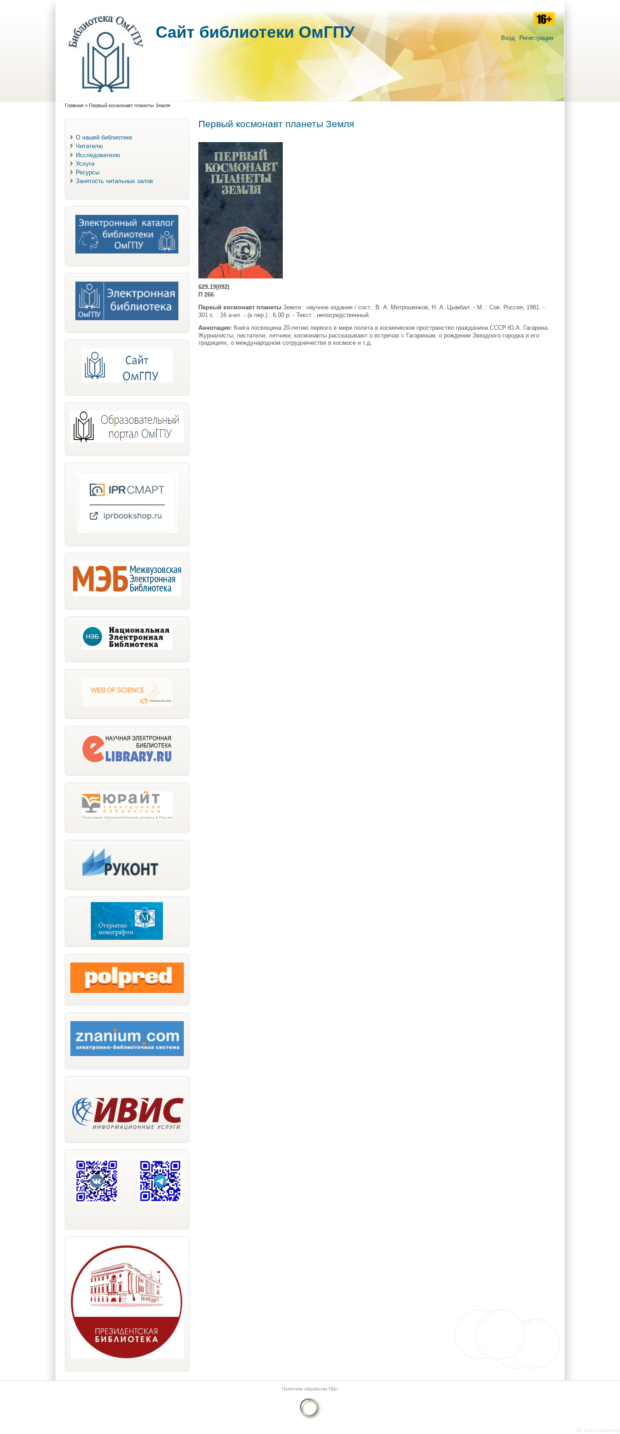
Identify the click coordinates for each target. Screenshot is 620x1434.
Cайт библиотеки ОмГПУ (255, 32)
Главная (74, 105)
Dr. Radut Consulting (598, 1430)
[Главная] (106, 97)
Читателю (89, 146)
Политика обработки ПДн (310, 1388)
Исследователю (98, 155)
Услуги (85, 163)
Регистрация (536, 38)
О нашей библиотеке (104, 137)
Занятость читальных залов (114, 181)
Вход (508, 38)
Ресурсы (87, 172)
